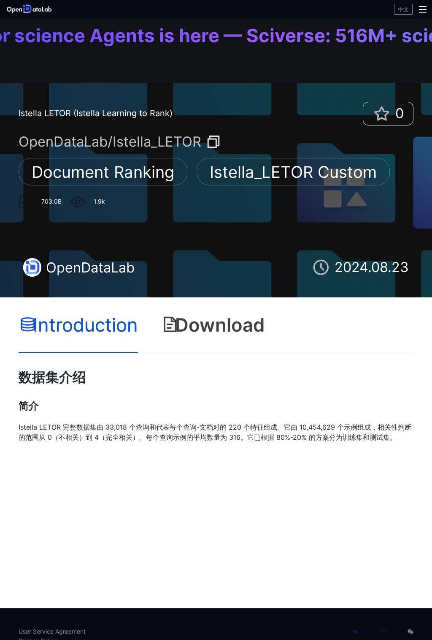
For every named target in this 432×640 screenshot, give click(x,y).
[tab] (78, 325)
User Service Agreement (52, 631)
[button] (73, 9)
